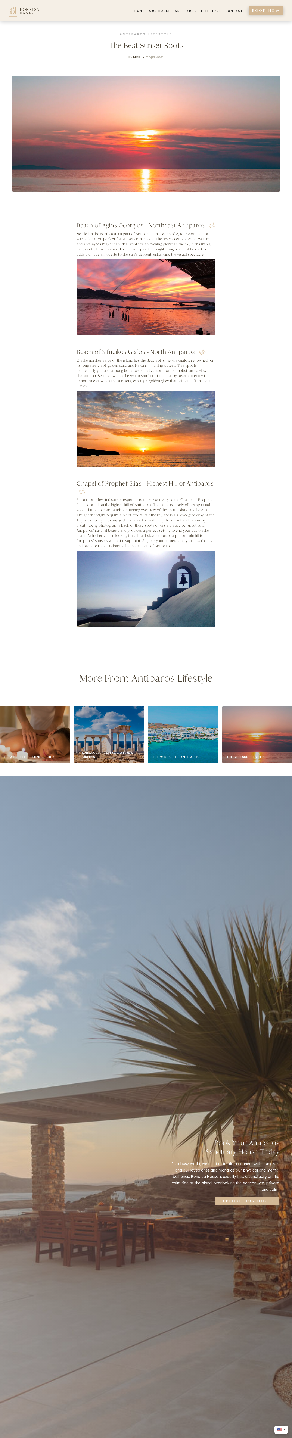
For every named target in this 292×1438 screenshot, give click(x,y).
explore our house (247, 1201)
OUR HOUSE (160, 10)
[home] (24, 10)
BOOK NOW (266, 10)
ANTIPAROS (186, 10)
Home (139, 10)
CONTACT (234, 10)
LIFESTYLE (211, 10)
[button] (281, 1429)
